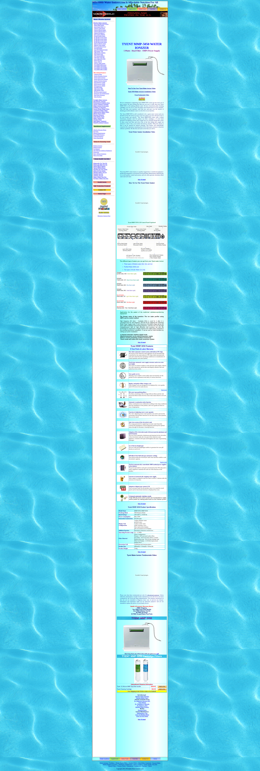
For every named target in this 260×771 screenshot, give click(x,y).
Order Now (142, 99)
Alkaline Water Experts (142, 707)
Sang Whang (142, 702)
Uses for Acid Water (142, 716)
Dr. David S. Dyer (142, 705)
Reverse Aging (142, 710)
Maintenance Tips (142, 713)
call (157, 654)
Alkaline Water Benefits (142, 696)
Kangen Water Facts (142, 698)
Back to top (164, 390)
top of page (141, 179)
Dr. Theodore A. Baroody (142, 704)
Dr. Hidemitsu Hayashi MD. (142, 701)
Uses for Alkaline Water (142, 715)
